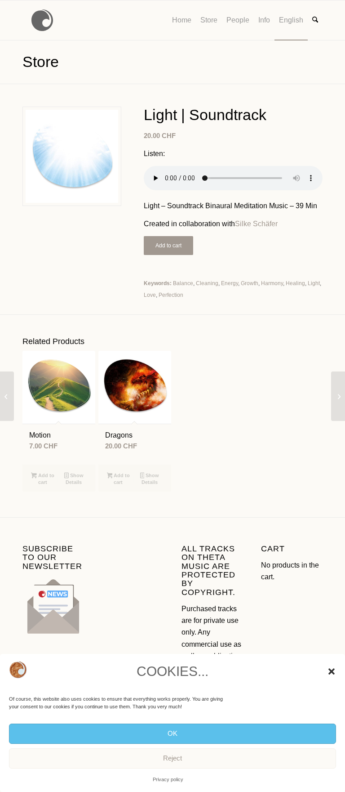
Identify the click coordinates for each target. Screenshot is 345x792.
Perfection (171, 295)
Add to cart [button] (45, 479)
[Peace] (338, 396)
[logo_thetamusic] (42, 20)
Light (314, 283)
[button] (331, 671)
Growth (249, 283)
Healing (295, 283)
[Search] (315, 20)
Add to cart (168, 245)
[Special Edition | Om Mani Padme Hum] (7, 396)
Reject (172, 758)
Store (40, 61)
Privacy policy (168, 779)
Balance (183, 283)
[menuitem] (182, 20)
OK (172, 733)
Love (150, 295)
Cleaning (207, 283)
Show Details (74, 479)
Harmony (272, 283)
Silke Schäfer (256, 224)
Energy (229, 283)
